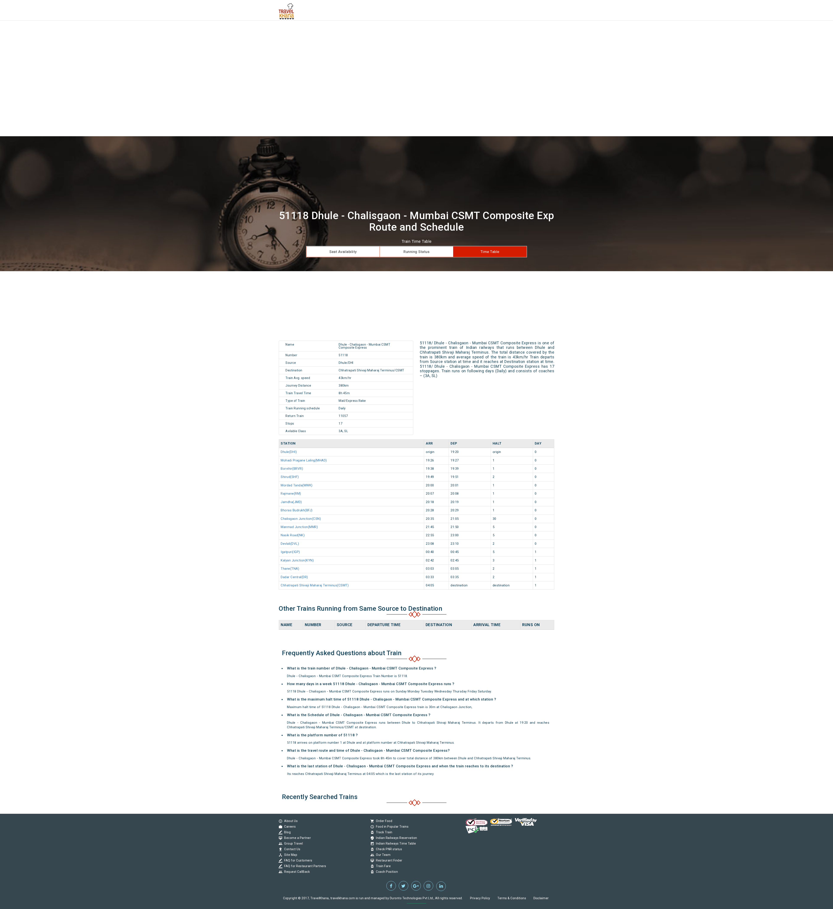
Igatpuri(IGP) (290, 552)
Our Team (382, 854)
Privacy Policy (480, 898)
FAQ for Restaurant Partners (304, 866)
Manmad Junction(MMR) (299, 527)
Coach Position (386, 871)
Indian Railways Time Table (395, 843)
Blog (286, 832)
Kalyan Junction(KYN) (297, 560)
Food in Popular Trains (391, 826)
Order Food (383, 821)
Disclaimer (541, 898)
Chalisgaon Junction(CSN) (301, 519)
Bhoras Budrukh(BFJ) (297, 510)
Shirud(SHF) (290, 477)
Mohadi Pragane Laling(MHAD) (304, 460)
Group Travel (292, 843)
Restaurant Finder (388, 860)
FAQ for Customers (297, 860)
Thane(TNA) (290, 569)
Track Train (383, 832)
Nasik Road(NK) (293, 535)
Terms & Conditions (511, 898)
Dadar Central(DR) (294, 577)
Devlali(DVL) (290, 544)
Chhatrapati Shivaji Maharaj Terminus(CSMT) (315, 585)
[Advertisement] (130, 30)
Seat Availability (343, 251)
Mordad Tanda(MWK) (297, 485)
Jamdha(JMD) (291, 502)
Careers (289, 826)
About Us (290, 821)
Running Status (416, 251)
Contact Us (291, 849)
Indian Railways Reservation (395, 838)
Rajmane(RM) (291, 494)
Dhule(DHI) (289, 452)
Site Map (289, 854)
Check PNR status (388, 849)
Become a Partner (296, 838)
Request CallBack (296, 871)
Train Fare (382, 866)
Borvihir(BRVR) (292, 469)
